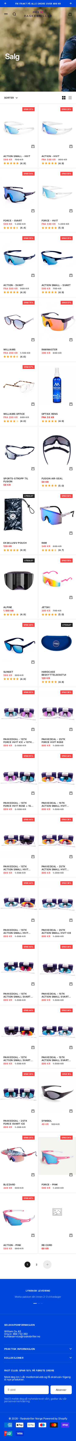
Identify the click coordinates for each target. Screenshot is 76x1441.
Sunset (8, 671)
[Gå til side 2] (47, 1264)
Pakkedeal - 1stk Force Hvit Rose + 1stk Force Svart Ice (18, 804)
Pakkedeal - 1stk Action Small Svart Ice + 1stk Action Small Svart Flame (17, 995)
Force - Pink (50, 1184)
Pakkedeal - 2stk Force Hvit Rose (53, 741)
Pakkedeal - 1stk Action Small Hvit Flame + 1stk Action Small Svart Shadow (17, 868)
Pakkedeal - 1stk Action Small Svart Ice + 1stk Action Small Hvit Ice (55, 1059)
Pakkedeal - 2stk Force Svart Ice (15, 1122)
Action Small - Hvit (16, 156)
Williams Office (14, 413)
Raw (44, 542)
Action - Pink (12, 1245)
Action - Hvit (51, 156)
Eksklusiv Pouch (15, 542)
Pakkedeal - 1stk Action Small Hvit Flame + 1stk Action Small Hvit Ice (17, 931)
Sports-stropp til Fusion (15, 480)
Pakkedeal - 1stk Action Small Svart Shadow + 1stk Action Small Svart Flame (18, 1059)
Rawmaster (49, 349)
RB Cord (47, 1245)
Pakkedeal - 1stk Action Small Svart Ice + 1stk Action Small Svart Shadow (56, 995)
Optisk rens (50, 413)
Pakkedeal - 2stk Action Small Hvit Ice (56, 931)
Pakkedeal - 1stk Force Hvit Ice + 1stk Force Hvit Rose (17, 741)
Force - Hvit (50, 220)
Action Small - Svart (56, 285)
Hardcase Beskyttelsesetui (54, 673)
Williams (9, 349)
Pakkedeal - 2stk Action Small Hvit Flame (54, 868)
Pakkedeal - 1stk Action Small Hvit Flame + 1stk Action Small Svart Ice (55, 804)
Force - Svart (12, 220)
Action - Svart (13, 285)
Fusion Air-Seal (52, 478)
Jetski (46, 607)
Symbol (47, 1120)
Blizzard (9, 1184)
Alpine (7, 607)
